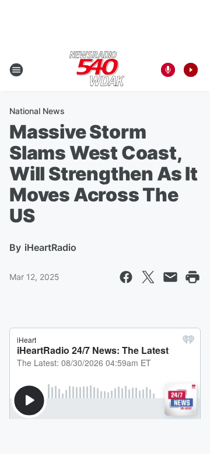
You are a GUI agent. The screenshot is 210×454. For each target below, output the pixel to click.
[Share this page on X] (148, 277)
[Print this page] (192, 277)
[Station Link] (96, 69)
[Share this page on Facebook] (126, 277)
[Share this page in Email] (170, 277)
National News (37, 111)
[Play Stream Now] (191, 70)
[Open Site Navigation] (16, 70)
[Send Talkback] (168, 70)
